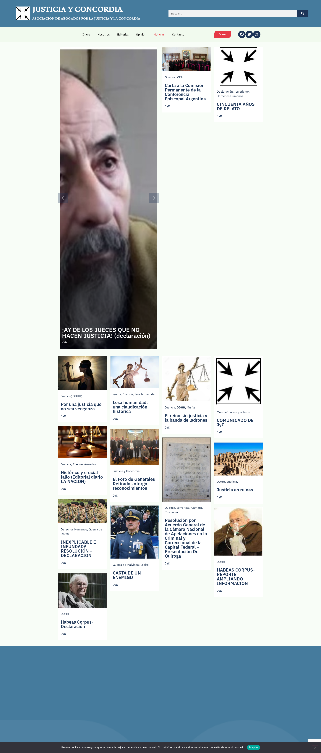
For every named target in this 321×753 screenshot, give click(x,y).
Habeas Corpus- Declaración (77, 624)
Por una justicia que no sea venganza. (81, 406)
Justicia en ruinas (235, 490)
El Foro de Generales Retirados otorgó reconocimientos (134, 483)
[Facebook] (242, 34)
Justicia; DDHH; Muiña (180, 407)
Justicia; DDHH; (71, 396)
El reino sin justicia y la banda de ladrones (186, 418)
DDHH (221, 562)
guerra (117, 394)
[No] (315, 747)
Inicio (86, 34)
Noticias (159, 34)
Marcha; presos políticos (233, 412)
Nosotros (104, 34)
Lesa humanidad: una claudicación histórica (130, 406)
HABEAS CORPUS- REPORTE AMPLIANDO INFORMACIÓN (236, 576)
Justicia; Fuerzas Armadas (78, 464)
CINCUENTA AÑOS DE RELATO (236, 106)
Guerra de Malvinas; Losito (131, 565)
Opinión (141, 34)
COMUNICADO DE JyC (235, 422)
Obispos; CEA (174, 77)
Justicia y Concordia (126, 471)
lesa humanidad (145, 394)
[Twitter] (249, 34)
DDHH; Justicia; (227, 481)
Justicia (128, 394)
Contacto (178, 34)
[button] (154, 198)
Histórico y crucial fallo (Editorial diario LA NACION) (82, 476)
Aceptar (253, 747)
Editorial (123, 34)
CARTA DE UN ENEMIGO (127, 575)
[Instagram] (256, 34)
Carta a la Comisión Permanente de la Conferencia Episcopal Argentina (185, 92)
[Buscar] (302, 13)
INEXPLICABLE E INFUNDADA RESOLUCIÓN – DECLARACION (78, 548)
